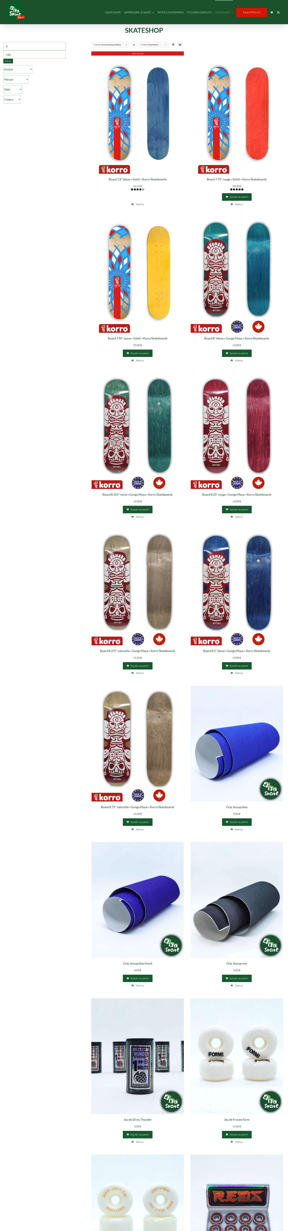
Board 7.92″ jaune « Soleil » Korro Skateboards (138, 338)
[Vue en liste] (180, 44)
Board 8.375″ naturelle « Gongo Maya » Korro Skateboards (137, 651)
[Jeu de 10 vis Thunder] (137, 1056)
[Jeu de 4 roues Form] (236, 1056)
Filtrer (8, 61)
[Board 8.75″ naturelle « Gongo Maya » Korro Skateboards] (137, 743)
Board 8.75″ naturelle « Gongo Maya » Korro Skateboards (137, 807)
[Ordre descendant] (134, 44)
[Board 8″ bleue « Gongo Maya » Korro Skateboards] (236, 275)
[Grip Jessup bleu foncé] (137, 900)
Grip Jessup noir (236, 963)
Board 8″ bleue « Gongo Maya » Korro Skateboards (236, 338)
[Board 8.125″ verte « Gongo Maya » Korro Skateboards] (137, 431)
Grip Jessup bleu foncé (137, 963)
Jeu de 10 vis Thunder (138, 1119)
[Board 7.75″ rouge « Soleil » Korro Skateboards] (236, 116)
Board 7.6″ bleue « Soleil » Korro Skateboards (138, 179)
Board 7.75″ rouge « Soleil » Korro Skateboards (237, 179)
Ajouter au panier (239, 196)
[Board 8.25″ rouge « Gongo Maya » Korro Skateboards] (236, 431)
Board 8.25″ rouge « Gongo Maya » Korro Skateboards (236, 494)
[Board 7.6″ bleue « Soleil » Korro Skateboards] (137, 116)
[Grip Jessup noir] (236, 900)
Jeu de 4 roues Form (237, 1119)
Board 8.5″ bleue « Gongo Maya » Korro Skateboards (236, 651)
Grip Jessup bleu (237, 807)
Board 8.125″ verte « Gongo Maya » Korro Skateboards (137, 494)
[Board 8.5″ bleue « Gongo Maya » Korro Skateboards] (236, 587)
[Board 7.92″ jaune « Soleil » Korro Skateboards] (137, 275)
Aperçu (140, 204)
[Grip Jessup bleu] (236, 743)
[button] (278, 12)
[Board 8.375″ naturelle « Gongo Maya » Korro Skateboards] (137, 587)
